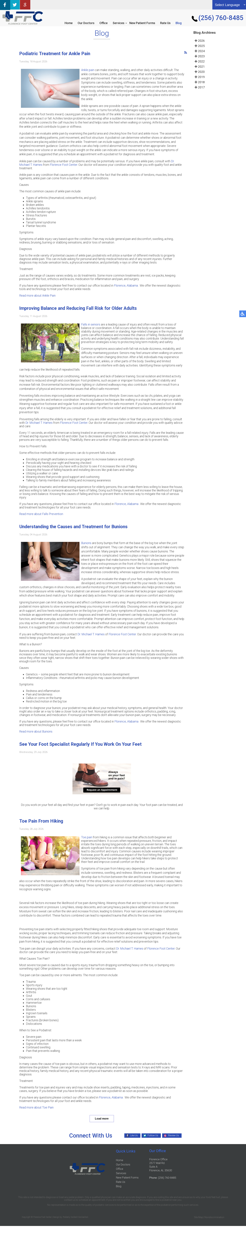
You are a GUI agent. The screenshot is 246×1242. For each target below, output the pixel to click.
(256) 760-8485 (220, 18)
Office (103, 23)
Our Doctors (86, 23)
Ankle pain (87, 70)
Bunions (86, 543)
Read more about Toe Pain (36, 1107)
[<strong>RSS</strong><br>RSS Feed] (185, 52)
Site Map (198, 1217)
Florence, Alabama (126, 285)
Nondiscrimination (214, 1217)
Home (69, 23)
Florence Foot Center (63, 164)
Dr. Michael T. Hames (39, 422)
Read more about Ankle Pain (37, 295)
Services (118, 23)
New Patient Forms (142, 23)
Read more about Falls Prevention (41, 514)
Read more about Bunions (35, 731)
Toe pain (87, 837)
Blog (179, 23)
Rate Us (165, 23)
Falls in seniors (90, 324)
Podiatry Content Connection (75, 1217)
